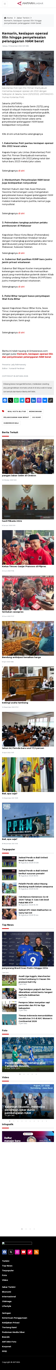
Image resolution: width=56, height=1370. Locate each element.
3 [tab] (28, 1074)
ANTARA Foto (9, 1342)
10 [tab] (46, 1121)
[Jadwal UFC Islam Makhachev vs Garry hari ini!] (9, 914)
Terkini (5, 1261)
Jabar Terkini (23, 18)
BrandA (6, 1337)
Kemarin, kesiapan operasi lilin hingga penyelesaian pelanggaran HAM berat (22, 22)
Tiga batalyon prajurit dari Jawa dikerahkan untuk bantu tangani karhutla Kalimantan (35, 992)
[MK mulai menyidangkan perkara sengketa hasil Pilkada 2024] (28, 502)
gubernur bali (11, 423)
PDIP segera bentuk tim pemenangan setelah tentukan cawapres (27, 610)
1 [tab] (19, 1074)
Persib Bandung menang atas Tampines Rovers (25, 1064)
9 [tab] (42, 1121)
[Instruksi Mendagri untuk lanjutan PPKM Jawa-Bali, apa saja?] (28, 820)
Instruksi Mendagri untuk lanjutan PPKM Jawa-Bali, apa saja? (27, 837)
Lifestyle (6, 1306)
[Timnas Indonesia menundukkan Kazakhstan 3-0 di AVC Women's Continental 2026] (9, 1019)
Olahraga (6, 1301)
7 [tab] (34, 1121)
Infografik (7, 1124)
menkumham (35, 411)
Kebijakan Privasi (10, 1322)
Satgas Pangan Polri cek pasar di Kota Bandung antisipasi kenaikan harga (23, 656)
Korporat (6, 1346)
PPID (4, 1351)
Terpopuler (8, 849)
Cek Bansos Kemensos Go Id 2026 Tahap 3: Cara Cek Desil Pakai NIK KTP (34, 900)
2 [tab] (24, 1074)
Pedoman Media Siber (13, 1332)
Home (9, 18)
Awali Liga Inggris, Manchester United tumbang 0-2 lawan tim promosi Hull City (34, 979)
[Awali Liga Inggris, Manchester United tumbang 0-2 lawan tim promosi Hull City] (9, 980)
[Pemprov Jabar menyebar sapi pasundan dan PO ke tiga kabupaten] (9, 1006)
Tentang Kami (9, 1327)
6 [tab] (30, 1121)
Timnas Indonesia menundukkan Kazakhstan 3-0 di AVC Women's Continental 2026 (36, 1018)
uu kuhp (36, 417)
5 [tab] (36, 1074)
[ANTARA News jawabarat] (30, 4)
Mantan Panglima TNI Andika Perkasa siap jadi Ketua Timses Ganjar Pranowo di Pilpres (27, 565)
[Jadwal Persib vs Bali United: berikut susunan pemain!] (9, 874)
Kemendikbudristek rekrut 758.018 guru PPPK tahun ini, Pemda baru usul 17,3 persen (27, 746)
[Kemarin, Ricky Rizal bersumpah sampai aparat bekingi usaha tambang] (28, 683)
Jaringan (6, 1313)
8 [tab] (38, 1121)
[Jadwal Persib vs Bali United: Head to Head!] (9, 861)
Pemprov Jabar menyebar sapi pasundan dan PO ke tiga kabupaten (34, 1005)
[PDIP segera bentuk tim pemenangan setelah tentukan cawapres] (28, 592)
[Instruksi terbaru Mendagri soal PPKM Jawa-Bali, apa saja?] (28, 774)
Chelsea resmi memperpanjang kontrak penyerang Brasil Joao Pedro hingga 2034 (25, 966)
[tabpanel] (28, 1054)
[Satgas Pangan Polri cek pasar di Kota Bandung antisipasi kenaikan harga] (28, 638)
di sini (21, 170)
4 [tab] (32, 1074)
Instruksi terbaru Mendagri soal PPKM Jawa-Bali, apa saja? (26, 792)
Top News (8, 925)
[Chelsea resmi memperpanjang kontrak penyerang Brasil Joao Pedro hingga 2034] (28, 949)
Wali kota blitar (17, 411)
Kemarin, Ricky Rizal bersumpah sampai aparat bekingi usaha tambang (28, 701)
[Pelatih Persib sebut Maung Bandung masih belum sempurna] (9, 887)
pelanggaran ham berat (16, 417)
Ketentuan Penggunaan (14, 1318)
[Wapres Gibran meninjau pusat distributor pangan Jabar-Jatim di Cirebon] (28, 456)
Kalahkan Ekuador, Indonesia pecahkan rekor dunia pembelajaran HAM (25, 1110)
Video (5, 1077)
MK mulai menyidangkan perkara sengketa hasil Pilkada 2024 (25, 519)
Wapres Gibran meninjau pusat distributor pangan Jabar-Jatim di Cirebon (25, 474)
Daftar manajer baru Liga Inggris (27, 1220)
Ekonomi (6, 1292)
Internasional (9, 1296)
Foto (4, 1030)
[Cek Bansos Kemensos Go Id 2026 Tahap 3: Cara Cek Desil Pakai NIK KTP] (9, 900)
